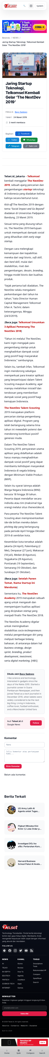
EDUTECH (6, 976)
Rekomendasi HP (39, 970)
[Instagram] (15, 950)
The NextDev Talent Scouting (22, 407)
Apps (20, 984)
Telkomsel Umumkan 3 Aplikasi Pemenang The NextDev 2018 (24, 327)
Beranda (6, 38)
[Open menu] (31, 6)
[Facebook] (10, 950)
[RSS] (31, 950)
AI (3, 964)
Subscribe (24, 1014)
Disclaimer (33, 1026)
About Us (5, 1026)
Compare (36, 974)
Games (20, 988)
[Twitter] (21, 950)
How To (20, 972)
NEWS (16, 38)
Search (36, 982)
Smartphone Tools (38, 965)
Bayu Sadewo (21, 112)
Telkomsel (33, 176)
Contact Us (15, 1026)
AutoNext (21, 980)
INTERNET (6, 988)
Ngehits (20, 976)
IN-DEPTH (6, 972)
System (40, 6)
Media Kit (24, 1026)
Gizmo (20, 964)
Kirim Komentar (13, 766)
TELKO (4, 968)
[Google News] (4, 950)
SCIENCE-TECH (8, 984)
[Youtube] (26, 950)
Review (20, 968)
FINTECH (5, 980)
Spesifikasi (37, 978)
